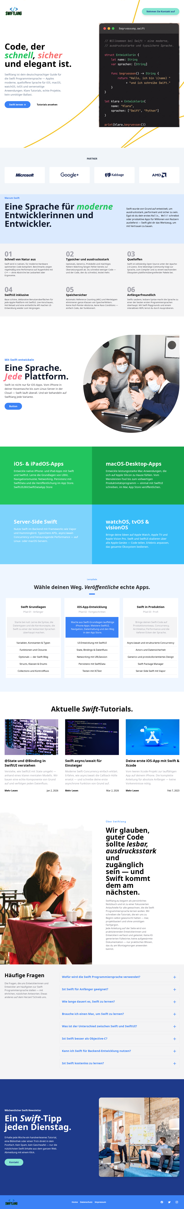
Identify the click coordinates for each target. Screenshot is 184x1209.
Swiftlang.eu (112, 900)
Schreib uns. (40, 997)
